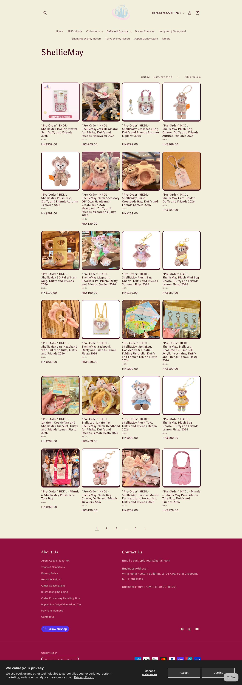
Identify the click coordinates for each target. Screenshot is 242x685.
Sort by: (145, 77)
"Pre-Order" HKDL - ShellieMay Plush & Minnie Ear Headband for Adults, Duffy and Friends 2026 (140, 496)
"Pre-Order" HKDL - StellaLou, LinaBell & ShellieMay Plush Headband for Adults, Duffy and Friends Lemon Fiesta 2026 (101, 426)
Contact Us (48, 617)
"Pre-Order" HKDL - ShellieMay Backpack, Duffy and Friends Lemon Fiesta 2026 (99, 348)
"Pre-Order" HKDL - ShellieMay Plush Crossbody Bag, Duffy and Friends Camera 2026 (140, 200)
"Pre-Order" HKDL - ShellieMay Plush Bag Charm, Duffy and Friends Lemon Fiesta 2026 (180, 424)
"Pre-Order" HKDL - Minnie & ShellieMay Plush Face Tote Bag (60, 495)
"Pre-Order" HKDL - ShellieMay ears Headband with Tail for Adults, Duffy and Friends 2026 (59, 348)
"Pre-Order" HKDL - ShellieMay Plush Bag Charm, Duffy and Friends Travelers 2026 (99, 496)
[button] (45, 13)
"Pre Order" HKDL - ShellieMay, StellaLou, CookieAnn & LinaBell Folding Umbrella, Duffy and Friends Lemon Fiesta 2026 (139, 351)
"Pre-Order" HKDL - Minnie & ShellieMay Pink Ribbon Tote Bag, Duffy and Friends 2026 (181, 496)
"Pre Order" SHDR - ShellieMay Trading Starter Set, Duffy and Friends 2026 (59, 130)
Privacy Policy (49, 573)
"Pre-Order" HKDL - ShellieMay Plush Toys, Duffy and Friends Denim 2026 (139, 424)
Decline (218, 672)
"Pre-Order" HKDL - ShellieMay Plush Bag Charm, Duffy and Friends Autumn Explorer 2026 (180, 130)
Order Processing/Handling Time (61, 598)
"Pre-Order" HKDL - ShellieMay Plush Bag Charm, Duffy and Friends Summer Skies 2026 (140, 279)
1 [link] (97, 528)
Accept (184, 672)
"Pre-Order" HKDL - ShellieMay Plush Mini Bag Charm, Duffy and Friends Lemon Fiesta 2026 (180, 279)
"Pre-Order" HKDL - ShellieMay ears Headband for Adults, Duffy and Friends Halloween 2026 (100, 130)
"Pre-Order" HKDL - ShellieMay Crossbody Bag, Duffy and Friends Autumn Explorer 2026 (140, 130)
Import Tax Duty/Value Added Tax (61, 604)
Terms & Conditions (53, 567)
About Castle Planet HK (55, 560)
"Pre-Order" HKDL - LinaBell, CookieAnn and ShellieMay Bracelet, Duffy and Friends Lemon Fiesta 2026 (59, 426)
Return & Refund (51, 579)
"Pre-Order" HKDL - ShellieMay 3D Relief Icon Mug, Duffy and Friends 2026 (59, 279)
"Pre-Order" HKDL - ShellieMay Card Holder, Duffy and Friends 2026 (179, 198)
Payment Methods (52, 610)
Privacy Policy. (84, 677)
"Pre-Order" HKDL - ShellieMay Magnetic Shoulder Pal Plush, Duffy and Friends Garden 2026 (100, 279)
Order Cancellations (53, 585)
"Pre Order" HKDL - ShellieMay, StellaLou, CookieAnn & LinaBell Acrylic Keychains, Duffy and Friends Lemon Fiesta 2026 (180, 351)
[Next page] (145, 528)
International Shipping (54, 592)
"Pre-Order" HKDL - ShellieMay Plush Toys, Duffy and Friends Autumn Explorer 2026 (59, 200)
